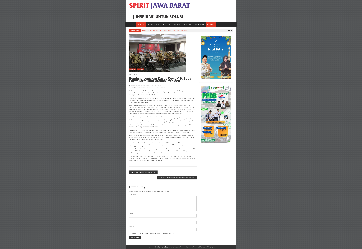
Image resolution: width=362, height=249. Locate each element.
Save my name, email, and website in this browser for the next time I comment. (154, 233)
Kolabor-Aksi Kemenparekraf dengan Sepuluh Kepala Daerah (176, 177)
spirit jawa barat (161, 87)
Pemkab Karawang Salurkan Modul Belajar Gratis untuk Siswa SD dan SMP (164, 30)
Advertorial (210, 24)
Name (131, 213)
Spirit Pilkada (187, 24)
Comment (132, 194)
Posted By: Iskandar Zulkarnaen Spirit (139, 85)
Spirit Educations (153, 24)
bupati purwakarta (135, 87)
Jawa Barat (143, 87)
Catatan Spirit (198, 24)
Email (131, 220)
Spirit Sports (166, 24)
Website (131, 226)
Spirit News (141, 24)
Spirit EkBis (176, 24)
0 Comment (156, 85)
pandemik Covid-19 (151, 87)
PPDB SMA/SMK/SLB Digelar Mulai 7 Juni (144, 172)
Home (133, 24)
